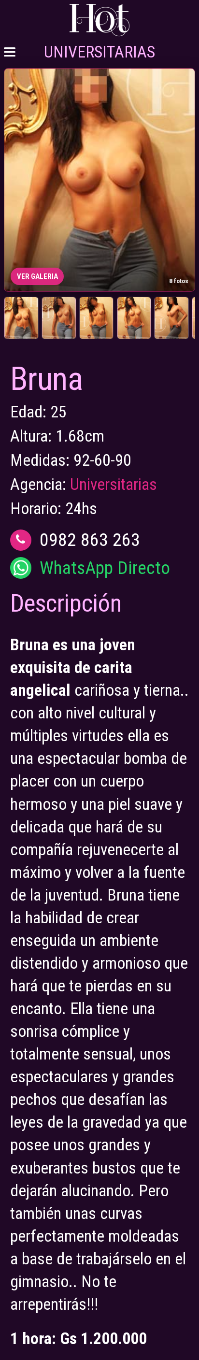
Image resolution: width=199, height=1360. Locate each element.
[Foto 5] (171, 318)
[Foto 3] (96, 318)
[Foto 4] (134, 318)
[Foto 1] (21, 318)
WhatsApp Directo (105, 568)
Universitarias (113, 484)
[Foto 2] (59, 318)
